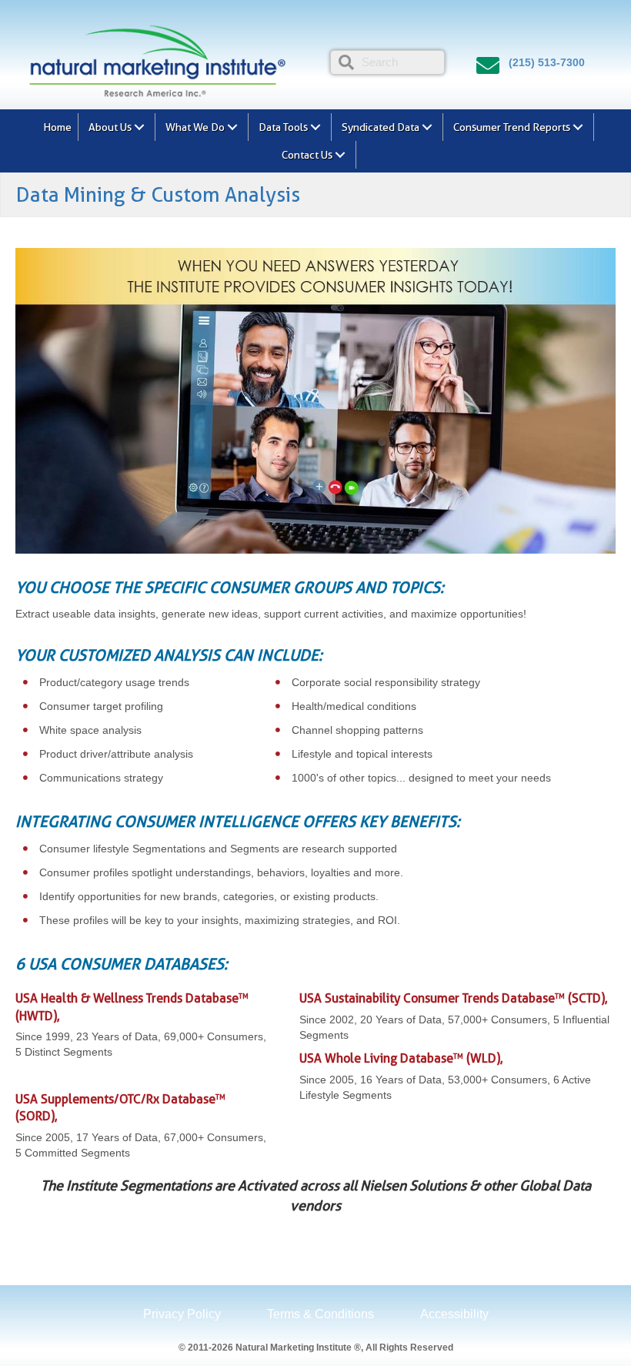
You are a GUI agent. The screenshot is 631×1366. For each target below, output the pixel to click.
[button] (139, 127)
